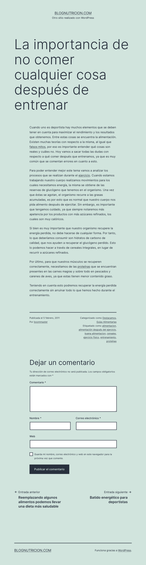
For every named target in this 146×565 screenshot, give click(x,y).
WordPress (124, 550)
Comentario (38, 382)
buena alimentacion (95, 333)
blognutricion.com (73, 13)
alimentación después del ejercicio (97, 329)
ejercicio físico (91, 337)
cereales (111, 333)
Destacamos (109, 317)
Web (32, 436)
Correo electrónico (88, 418)
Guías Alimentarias (106, 321)
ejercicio (84, 175)
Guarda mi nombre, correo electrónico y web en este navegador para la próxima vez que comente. (73, 456)
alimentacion (109, 325)
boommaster (41, 321)
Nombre (35, 418)
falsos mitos (37, 147)
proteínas (84, 266)
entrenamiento (108, 337)
